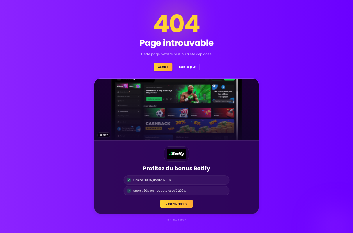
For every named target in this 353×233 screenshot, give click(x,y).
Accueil (163, 67)
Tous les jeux (187, 67)
